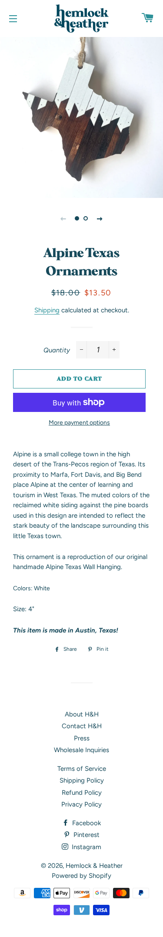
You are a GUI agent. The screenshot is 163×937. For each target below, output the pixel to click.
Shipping (47, 310)
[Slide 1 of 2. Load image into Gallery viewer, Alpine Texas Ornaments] (77, 218)
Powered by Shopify (81, 876)
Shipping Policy (82, 780)
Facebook (85, 823)
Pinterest (86, 835)
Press (82, 738)
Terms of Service (81, 769)
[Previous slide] (63, 218)
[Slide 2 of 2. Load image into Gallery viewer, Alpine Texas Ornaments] (86, 218)
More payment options (79, 422)
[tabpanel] (81, 116)
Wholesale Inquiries (81, 750)
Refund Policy (82, 792)
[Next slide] (100, 218)
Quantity (56, 350)
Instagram (85, 847)
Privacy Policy (81, 804)
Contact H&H (82, 726)
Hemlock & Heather (94, 866)
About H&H (82, 714)
